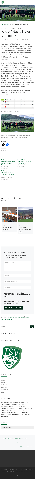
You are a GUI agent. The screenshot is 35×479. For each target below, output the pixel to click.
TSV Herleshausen (11, 469)
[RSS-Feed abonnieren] (17, 476)
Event (25, 404)
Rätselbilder (17, 410)
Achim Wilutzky (7, 39)
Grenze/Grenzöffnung (20, 406)
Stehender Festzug (16, 412)
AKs (2, 402)
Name (7, 275)
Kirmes (7, 410)
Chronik (23, 402)
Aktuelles (7, 24)
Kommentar (9, 262)
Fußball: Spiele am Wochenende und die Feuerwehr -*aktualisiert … (8, 173)
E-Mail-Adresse (11, 281)
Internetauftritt (29, 408)
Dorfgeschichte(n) (6, 404)
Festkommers (5, 406)
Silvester (3, 412)
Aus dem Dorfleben (15, 402)
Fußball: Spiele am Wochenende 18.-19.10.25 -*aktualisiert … (24, 161)
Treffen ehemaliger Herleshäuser (10, 414)
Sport (8, 412)
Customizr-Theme (28, 471)
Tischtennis (25, 412)
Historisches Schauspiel (18, 408)
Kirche (3, 410)
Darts (27, 402)
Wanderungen (5, 416)
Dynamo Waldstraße (17, 404)
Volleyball (27, 414)
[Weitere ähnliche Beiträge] (32, 202)
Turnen (22, 414)
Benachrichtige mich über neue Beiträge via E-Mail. (16, 302)
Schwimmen (24, 410)
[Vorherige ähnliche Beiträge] (28, 202)
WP (11, 471)
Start (2, 24)
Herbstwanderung (6, 408)
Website (8, 287)
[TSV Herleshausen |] (5, 2)
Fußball (11, 406)
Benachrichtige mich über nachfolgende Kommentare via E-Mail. (17, 294)
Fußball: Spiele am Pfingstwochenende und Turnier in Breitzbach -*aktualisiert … (8, 162)
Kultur (11, 410)
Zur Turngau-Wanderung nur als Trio (25, 229)
